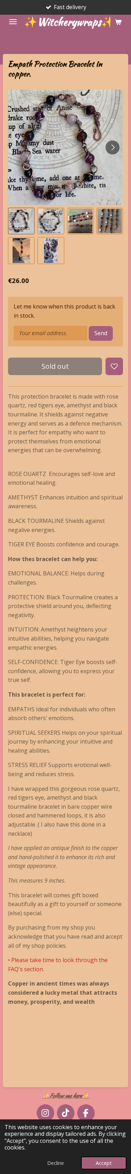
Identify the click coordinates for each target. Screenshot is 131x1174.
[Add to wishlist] (114, 366)
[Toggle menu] (13, 22)
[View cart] (118, 22)
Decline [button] (55, 1163)
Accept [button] (104, 1163)
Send (100, 333)
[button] (21, 221)
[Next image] (112, 147)
